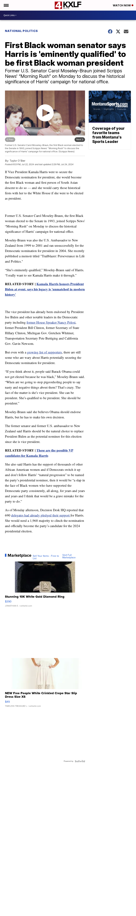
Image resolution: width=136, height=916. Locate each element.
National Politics (21, 31)
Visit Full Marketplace (69, 556)
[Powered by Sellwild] (80, 761)
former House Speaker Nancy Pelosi (51, 322)
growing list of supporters (44, 352)
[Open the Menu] (6, 5)
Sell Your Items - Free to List (46, 557)
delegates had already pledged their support (40, 515)
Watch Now (122, 5)
